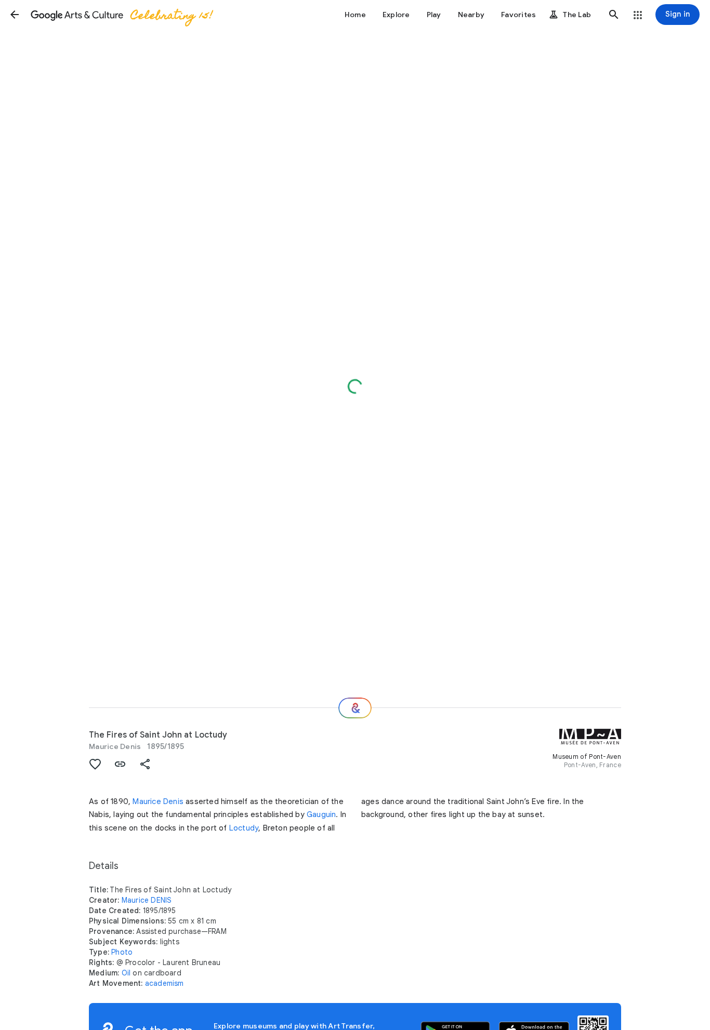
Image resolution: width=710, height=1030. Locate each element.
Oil (126, 973)
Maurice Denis (115, 746)
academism (164, 983)
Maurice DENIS (147, 900)
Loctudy (243, 828)
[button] (14, 14)
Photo (122, 952)
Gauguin (321, 814)
